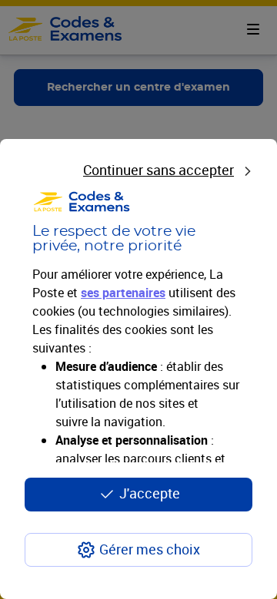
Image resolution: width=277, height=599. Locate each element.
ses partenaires (123, 292)
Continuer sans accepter (158, 170)
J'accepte (149, 493)
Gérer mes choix (149, 549)
